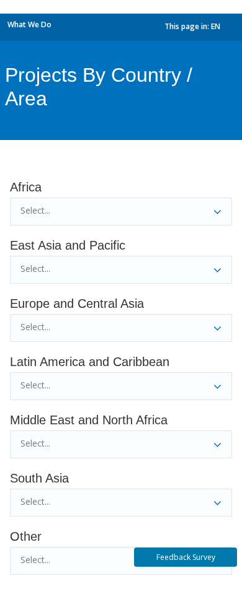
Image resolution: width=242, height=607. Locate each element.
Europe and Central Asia (77, 303)
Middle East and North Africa (89, 420)
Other (26, 536)
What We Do (29, 24)
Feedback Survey (185, 557)
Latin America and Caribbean (89, 362)
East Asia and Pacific (67, 245)
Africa (26, 187)
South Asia (39, 478)
